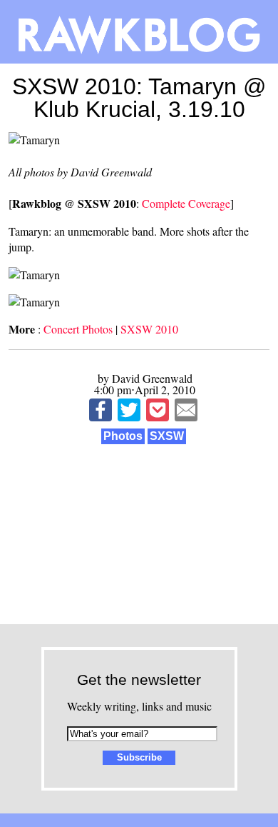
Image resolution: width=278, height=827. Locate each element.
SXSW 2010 (149, 328)
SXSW (167, 436)
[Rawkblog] (139, 32)
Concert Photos (78, 328)
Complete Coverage (186, 203)
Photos (123, 436)
